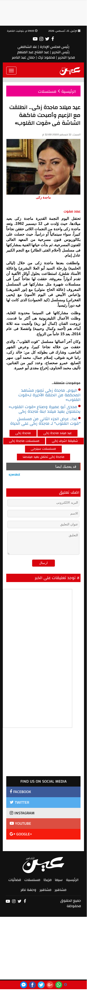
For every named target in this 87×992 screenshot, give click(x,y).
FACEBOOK (21, 792)
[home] (70, 70)
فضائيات (14, 879)
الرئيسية (72, 879)
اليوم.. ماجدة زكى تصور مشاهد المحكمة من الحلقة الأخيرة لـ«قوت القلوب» (49, 395)
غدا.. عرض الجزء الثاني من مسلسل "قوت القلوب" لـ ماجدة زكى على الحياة (45, 421)
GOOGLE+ (23, 834)
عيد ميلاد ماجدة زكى (57, 433)
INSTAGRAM (23, 813)
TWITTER (21, 802)
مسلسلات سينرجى (43, 449)
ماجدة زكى (23, 433)
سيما (59, 879)
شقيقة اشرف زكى (65, 441)
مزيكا (48, 879)
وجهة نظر (28, 889)
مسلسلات (32, 879)
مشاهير (60, 889)
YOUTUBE (22, 823)
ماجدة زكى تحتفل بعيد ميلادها (43, 457)
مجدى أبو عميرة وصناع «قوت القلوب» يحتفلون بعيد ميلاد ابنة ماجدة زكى (45, 409)
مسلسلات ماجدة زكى (24, 441)
